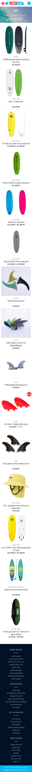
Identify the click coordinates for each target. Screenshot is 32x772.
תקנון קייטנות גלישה (16, 673)
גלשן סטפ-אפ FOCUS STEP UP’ (16, 261)
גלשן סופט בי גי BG (16, 101)
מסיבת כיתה (16, 724)
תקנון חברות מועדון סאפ (16, 676)
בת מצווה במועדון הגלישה (16, 727)
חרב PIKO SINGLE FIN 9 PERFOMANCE (16, 344)
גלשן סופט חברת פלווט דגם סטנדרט (16, 143)
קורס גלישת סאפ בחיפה (16, 699)
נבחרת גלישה (16, 750)
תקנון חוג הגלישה (16, 670)
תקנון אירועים (16, 679)
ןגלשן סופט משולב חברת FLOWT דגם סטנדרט (16, 549)
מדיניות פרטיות (16, 758)
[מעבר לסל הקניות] (3, 3)
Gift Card (16, 733)
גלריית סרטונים (16, 756)
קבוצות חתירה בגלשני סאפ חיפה (16, 701)
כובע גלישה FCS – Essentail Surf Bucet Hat (16, 507)
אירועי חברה (16, 719)
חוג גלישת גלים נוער (16, 664)
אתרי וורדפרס (9, 767)
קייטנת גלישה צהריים (16, 659)
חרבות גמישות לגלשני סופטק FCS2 (16, 463)
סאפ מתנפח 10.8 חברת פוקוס (16, 589)
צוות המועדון (16, 747)
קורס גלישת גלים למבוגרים (16, 693)
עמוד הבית (22, 15)
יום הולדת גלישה (16, 721)
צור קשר (16, 761)
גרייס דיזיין (20, 767)
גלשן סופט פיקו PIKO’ (16, 222)
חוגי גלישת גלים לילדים (16, 662)
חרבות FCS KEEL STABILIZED (16, 424)
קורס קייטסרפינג (16, 704)
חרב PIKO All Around (16, 300)
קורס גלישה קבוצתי (16, 696)
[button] (29, 3)
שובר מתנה (16, 730)
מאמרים (16, 753)
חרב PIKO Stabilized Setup (16, 385)
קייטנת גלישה (16, 656)
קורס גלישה (16, 690)
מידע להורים (16, 667)
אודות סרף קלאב (16, 744)
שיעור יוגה (16, 707)
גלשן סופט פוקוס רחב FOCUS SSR (16, 182)
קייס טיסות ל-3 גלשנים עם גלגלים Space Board (16, 633)
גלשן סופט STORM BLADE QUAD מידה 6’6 (16, 60)
